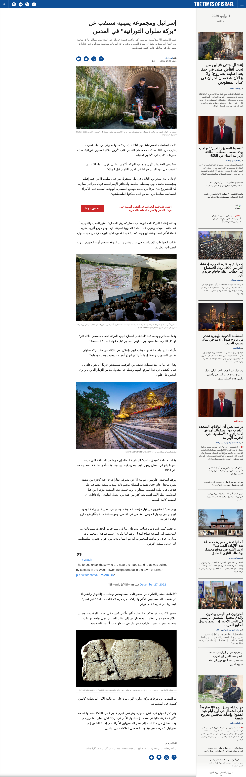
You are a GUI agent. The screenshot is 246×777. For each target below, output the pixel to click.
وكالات (227, 160)
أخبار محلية (169, 748)
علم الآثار (109, 748)
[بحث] (4, 4)
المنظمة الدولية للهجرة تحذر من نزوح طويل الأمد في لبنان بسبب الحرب (222, 339)
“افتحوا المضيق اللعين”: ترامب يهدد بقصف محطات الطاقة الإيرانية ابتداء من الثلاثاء (221, 151)
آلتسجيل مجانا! (92, 208)
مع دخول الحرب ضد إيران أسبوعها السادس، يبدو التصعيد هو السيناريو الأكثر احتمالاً (226, 218)
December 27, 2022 (153, 584)
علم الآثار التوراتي (93, 748)
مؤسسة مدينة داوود (125, 748)
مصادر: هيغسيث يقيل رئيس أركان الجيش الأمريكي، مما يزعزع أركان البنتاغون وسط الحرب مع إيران (225, 470)
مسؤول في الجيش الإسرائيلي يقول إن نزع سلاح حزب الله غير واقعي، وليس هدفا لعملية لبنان (224, 374)
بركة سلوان (155, 748)
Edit (153, 61)
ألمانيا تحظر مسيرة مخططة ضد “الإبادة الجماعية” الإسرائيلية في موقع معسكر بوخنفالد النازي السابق (223, 547)
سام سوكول (235, 280)
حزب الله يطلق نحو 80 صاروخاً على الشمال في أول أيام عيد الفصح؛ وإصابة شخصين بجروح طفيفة (221, 712)
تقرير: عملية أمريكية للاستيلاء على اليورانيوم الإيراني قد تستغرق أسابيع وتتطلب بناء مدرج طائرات (225, 497)
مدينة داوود (141, 748)
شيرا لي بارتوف (234, 558)
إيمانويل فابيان (235, 88)
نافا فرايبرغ (236, 160)
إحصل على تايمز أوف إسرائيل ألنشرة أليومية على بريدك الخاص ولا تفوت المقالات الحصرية (145, 208)
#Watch (87, 559)
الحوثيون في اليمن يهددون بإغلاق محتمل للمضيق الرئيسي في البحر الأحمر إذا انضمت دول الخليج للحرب (221, 619)
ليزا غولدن (236, 348)
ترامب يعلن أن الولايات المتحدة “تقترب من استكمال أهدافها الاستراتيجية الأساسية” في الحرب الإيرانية (221, 432)
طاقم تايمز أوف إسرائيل (231, 442)
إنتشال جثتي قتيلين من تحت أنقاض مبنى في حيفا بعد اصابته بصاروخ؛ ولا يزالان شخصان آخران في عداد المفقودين (221, 73)
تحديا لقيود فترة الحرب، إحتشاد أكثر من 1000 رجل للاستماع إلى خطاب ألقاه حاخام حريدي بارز (221, 269)
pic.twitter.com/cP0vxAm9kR (95, 575)
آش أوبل (169, 58)
